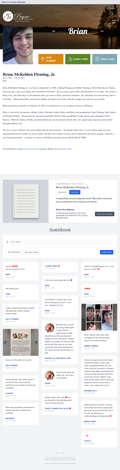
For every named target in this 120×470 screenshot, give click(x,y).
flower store (66, 148)
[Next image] (36, 342)
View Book (62, 192)
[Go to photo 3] (100, 329)
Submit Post (106, 252)
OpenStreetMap (62, 463)
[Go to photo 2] (21, 354)
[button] (21, 342)
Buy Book (74, 192)
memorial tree (31, 148)
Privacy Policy (53, 460)
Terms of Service (66, 460)
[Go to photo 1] (20, 354)
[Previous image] (5, 342)
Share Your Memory (104, 214)
